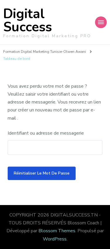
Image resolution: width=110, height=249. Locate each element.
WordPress (55, 239)
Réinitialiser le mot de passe (42, 173)
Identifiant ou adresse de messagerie (46, 133)
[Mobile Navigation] (101, 22)
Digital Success (27, 20)
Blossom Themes (56, 231)
